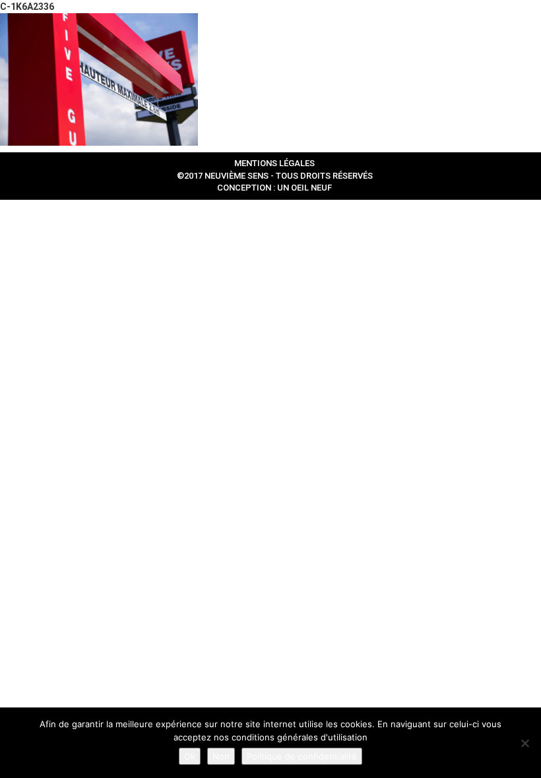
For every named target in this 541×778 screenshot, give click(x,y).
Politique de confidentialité (302, 756)
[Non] (524, 743)
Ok (189, 756)
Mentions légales (274, 163)
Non (221, 756)
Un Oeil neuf (304, 188)
